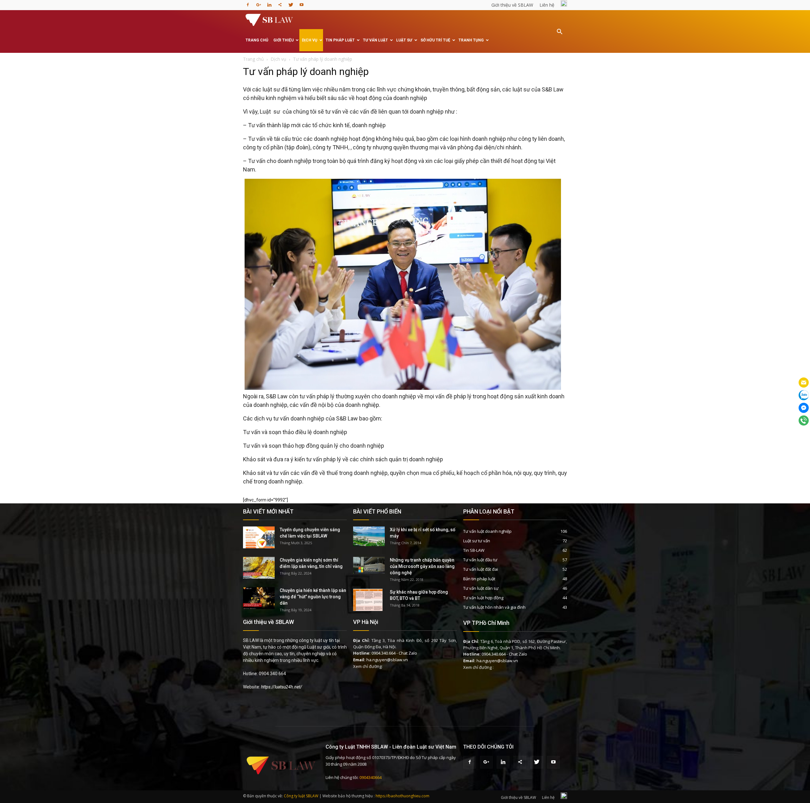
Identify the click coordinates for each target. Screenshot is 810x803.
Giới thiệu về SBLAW (512, 5)
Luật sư (404, 40)
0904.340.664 (383, 653)
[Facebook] (247, 3)
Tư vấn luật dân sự (481, 588)
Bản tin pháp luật (479, 579)
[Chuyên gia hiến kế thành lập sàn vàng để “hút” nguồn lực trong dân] (259, 598)
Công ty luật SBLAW (301, 796)
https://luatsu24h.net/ (281, 686)
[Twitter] (291, 3)
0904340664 (370, 777)
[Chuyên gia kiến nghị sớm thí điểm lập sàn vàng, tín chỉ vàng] (259, 568)
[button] (559, 36)
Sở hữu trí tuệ (435, 40)
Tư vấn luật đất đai (480, 569)
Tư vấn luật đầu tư (480, 560)
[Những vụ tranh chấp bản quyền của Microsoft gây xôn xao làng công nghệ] (369, 565)
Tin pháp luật (340, 40)
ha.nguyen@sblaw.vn (387, 660)
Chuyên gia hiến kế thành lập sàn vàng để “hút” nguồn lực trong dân (313, 597)
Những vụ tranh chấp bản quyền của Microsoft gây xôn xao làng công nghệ (422, 566)
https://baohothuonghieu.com (402, 796)
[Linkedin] (269, 3)
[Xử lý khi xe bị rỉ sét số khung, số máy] (369, 536)
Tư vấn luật (375, 40)
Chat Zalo (408, 653)
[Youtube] (301, 3)
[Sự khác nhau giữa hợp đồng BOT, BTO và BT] (368, 600)
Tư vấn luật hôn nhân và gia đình (494, 607)
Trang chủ (257, 40)
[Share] (280, 3)
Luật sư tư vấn (476, 541)
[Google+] (258, 3)
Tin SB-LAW (473, 550)
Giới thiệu (283, 40)
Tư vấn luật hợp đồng (483, 598)
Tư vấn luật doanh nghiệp (487, 531)
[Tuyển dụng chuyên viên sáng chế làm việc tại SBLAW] (259, 537)
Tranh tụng (471, 40)
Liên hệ (546, 5)
